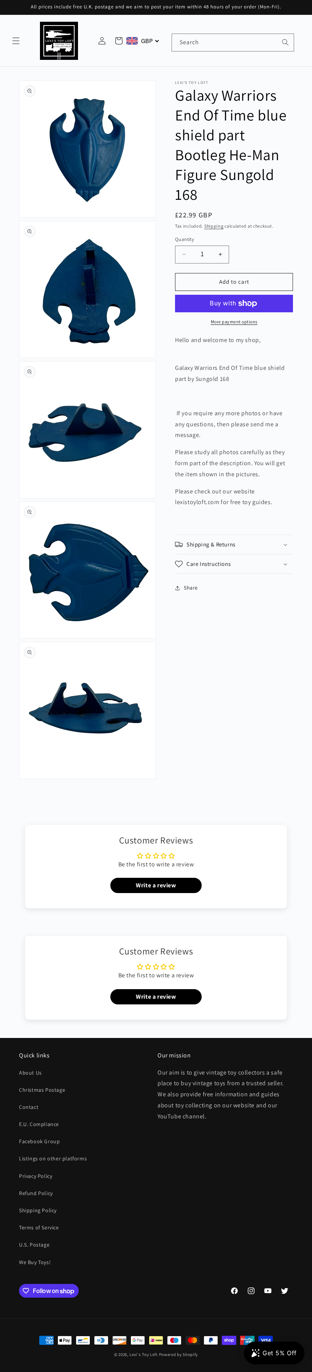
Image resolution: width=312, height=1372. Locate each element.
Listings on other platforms (53, 1158)
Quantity (184, 239)
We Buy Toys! (35, 1262)
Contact (28, 1107)
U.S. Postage (34, 1244)
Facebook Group (39, 1141)
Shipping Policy (38, 1210)
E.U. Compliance (39, 1124)
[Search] (285, 42)
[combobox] (233, 42)
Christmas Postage (42, 1089)
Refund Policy (36, 1193)
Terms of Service (39, 1227)
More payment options (234, 322)
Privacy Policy (35, 1176)
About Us (30, 1072)
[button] (16, 40)
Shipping (214, 226)
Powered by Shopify (178, 1354)
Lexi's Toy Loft (143, 1354)
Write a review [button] (156, 885)
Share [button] (191, 587)
